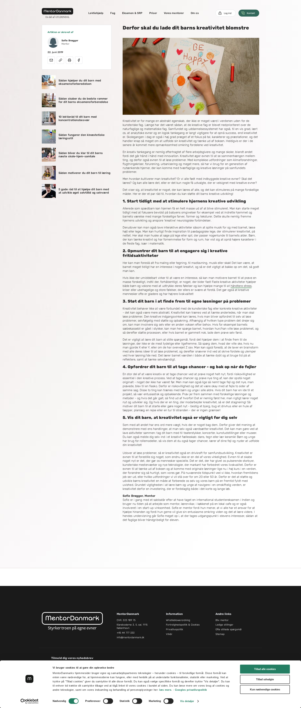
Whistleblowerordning (178, 620)
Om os (195, 13)
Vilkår (169, 634)
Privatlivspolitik (174, 629)
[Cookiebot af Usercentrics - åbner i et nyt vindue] (29, 701)
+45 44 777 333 (125, 632)
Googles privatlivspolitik (191, 689)
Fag (112, 13)
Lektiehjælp (95, 13)
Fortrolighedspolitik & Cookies (183, 624)
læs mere (165, 689)
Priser (153, 13)
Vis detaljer (187, 701)
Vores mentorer (174, 13)
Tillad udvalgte (265, 679)
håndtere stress (241, 286)
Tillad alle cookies (265, 669)
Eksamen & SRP (132, 13)
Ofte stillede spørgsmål (228, 629)
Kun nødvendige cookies (265, 689)
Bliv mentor (222, 620)
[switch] (108, 701)
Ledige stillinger (224, 624)
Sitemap (220, 634)
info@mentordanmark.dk (130, 637)
